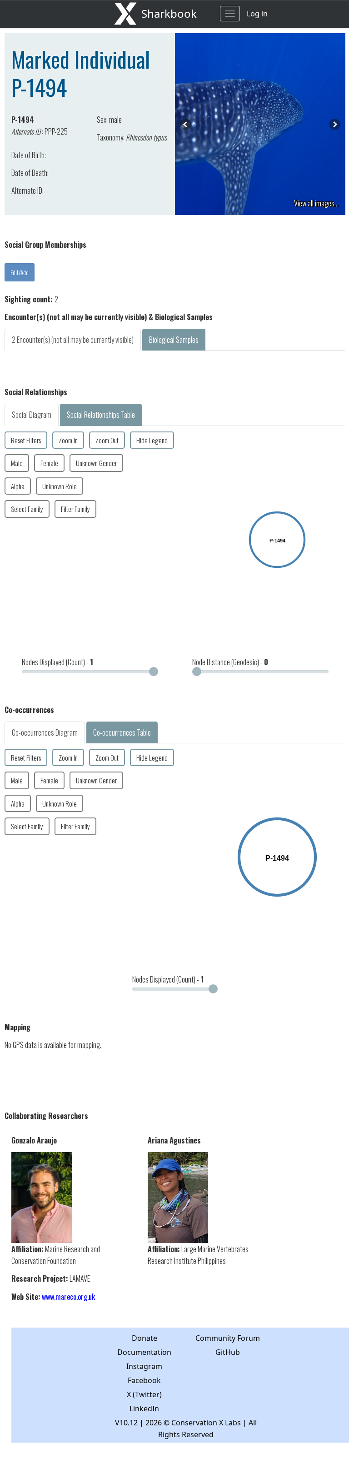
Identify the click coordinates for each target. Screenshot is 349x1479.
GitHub (227, 1352)
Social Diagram (31, 414)
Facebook (144, 1380)
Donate (144, 1338)
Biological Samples (174, 339)
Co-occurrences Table (122, 732)
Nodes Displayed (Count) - (57, 662)
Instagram (144, 1366)
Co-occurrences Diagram (45, 732)
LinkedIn (144, 1409)
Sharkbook (169, 13)
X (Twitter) (144, 1394)
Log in (257, 14)
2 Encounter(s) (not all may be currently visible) (73, 339)
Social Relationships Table (101, 414)
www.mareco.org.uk (68, 1296)
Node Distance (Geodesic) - (230, 662)
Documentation (144, 1352)
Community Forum (227, 1338)
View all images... (316, 203)
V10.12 (126, 1423)
